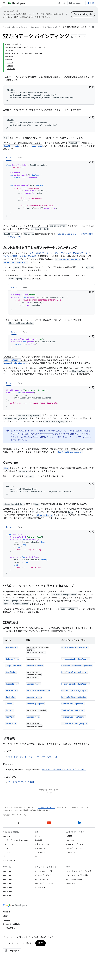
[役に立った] (89, 27)
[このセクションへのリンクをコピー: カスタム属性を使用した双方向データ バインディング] (79, 248)
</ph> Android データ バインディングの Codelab (64, 769)
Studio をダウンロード (44, 883)
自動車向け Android (74, 848)
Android (6, 836)
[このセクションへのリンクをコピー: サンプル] (15, 751)
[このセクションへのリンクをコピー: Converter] (20, 462)
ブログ (5, 856)
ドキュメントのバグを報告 (77, 875)
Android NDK (40, 887)
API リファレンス (41, 879)
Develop (24, 27)
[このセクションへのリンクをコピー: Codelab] (15, 764)
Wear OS (70, 840)
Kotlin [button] (8, 158)
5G (36, 856)
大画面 (69, 836)
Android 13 (7, 887)
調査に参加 (70, 883)
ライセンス (20, 937)
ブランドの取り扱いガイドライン (41, 937)
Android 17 (7, 871)
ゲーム (37, 836)
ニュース (6, 852)
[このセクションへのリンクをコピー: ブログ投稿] (18, 777)
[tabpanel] (49, 190)
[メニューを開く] (4, 3)
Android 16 (7, 875)
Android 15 (7, 879)
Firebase (6, 920)
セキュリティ (8, 844)
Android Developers (10, 27)
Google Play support (74, 879)
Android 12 (7, 891)
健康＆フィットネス (43, 844)
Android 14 (7, 883)
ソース (5, 848)
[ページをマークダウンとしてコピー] (80, 37)
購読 (40, 943)
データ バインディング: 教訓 (21, 782)
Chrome (6, 916)
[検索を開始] (59, 3)
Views (49, 27)
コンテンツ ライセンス (46, 808)
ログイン (91, 3)
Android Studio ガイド (44, 871)
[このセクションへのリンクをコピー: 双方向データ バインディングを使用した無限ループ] (76, 586)
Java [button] (20, 158)
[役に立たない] (93, 27)
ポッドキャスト (9, 860)
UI (43, 27)
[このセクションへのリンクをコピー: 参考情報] (17, 738)
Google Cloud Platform (12, 924)
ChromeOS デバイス (74, 844)
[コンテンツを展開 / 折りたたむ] (20, 44)
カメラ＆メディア (42, 848)
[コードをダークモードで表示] (90, 87)
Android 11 (7, 895)
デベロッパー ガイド (43, 875)
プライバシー (40, 852)
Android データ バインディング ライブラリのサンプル (32, 757)
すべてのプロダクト (11, 928)
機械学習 (38, 840)
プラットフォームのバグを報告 (78, 871)
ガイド (57, 27)
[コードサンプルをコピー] (93, 87)
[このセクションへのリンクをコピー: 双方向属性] (20, 622)
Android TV (70, 852)
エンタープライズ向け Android (15, 840)
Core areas (35, 27)
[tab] (9, 158)
